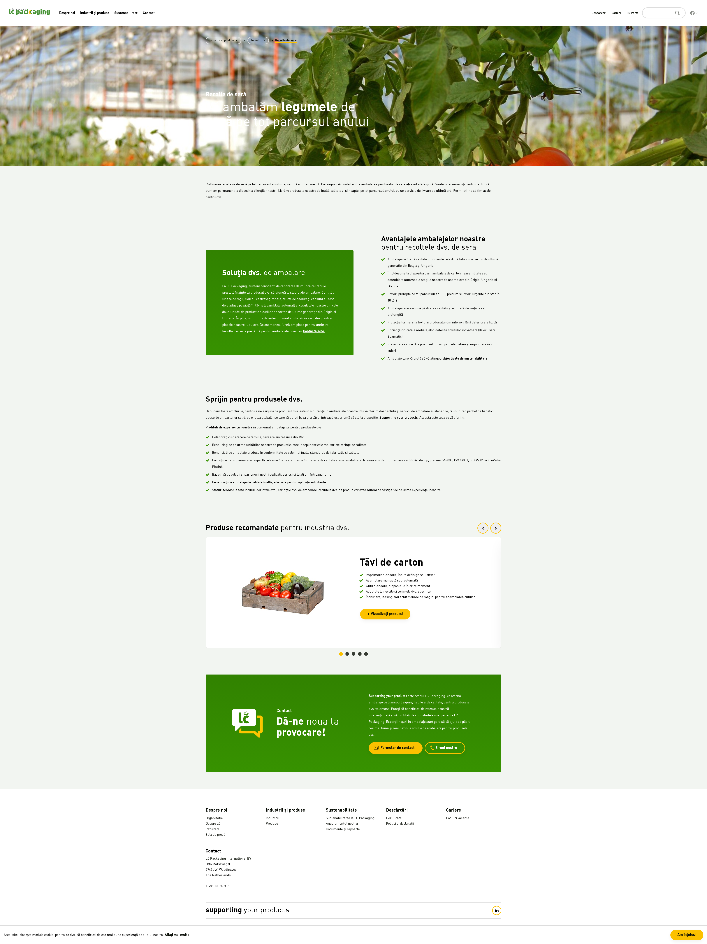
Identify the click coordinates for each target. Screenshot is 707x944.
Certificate (394, 818)
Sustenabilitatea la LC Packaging (350, 818)
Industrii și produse (94, 13)
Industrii (256, 40)
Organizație (214, 818)
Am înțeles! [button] (686, 935)
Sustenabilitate (126, 13)
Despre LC (213, 823)
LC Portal (633, 13)
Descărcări (599, 13)
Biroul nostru (446, 748)
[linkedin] (497, 910)
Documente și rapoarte (343, 829)
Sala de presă (215, 834)
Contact (149, 13)
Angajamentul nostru (342, 823)
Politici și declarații (400, 823)
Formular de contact (397, 748)
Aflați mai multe (177, 935)
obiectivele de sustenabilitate (464, 358)
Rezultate (212, 829)
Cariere (616, 13)
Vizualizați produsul (387, 614)
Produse (272, 823)
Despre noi (67, 13)
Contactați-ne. (314, 331)
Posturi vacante (457, 818)
